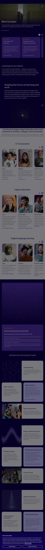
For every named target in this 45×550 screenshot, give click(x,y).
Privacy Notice (28, 543)
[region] (22, 541)
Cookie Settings (12, 546)
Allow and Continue (33, 546)
